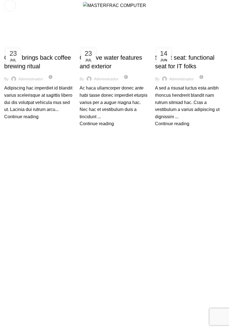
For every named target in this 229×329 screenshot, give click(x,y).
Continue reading (21, 116)
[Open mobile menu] (10, 5)
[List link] (191, 203)
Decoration (93, 48)
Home (8, 41)
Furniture (17, 48)
